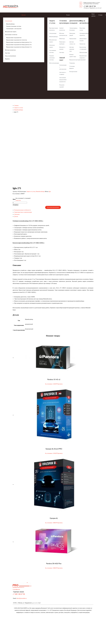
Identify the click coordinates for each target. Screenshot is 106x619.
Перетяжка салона (82, 29)
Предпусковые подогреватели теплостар (16, 40)
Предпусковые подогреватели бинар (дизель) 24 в (19, 44)
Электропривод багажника (72, 29)
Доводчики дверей (72, 34)
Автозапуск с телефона (62, 73)
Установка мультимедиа (64, 21)
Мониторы (62, 38)
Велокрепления (72, 71)
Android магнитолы (62, 29)
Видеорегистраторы (72, 59)
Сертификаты (16, 589)
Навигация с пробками (62, 43)
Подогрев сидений (61, 86)
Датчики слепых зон (72, 43)
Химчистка (82, 44)
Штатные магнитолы (10, 50)
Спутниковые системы (52, 51)
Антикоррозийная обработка (83, 34)
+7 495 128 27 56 (89, 6)
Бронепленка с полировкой (83, 48)
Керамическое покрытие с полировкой (83, 57)
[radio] (19, 198)
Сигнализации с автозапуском (13, 28)
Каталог (24, 15)
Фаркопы (7, 58)
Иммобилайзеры (10, 24)
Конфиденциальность (18, 587)
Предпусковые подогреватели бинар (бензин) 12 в (19, 47)
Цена (14, 199)
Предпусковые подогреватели (13, 37)
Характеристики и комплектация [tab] (23, 212)
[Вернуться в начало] (10, 6)
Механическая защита (10, 31)
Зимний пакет (62, 58)
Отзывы (100, 15)
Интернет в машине (62, 48)
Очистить (18, 200)
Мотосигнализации (52, 63)
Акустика (7, 53)
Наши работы (93, 15)
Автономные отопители (11, 34)
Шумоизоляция (83, 52)
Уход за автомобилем (10, 56)
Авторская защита (52, 46)
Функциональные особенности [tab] (22, 210)
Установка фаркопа (72, 67)
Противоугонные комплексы (52, 29)
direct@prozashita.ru (21, 598)
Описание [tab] (17, 214)
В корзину (15, 204)
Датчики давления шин (71, 49)
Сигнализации (8, 21)
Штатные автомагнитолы (62, 34)
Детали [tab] (16, 216)
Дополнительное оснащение (75, 21)
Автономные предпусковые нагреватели (62, 79)
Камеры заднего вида (72, 55)
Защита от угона (52, 21)
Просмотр (59, 384)
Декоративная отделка (83, 39)
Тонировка (72, 63)
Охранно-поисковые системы (13, 26)
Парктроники (72, 38)
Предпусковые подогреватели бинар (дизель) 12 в (19, 42)
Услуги (68, 15)
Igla (50, 191)
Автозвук (61, 52)
